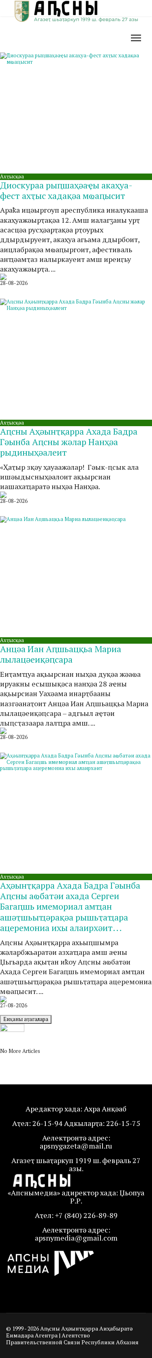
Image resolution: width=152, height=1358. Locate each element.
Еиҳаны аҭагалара (25, 1019)
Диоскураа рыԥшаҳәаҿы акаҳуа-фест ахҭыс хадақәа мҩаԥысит (66, 190)
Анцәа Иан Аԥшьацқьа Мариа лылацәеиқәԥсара (60, 654)
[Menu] (136, 38)
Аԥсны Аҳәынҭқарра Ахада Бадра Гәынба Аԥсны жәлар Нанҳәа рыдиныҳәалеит (68, 441)
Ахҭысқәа (12, 176)
